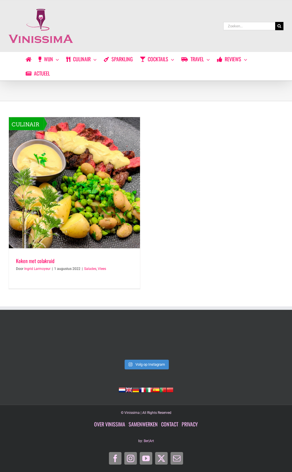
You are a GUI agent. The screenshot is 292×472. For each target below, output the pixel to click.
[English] (128, 389)
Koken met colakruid (35, 261)
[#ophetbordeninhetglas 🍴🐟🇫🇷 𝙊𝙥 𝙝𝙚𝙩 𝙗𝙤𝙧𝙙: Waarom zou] (146, 340)
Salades (90, 269)
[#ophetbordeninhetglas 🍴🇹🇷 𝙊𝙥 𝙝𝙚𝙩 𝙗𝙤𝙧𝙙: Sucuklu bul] (90, 340)
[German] (135, 389)
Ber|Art (149, 441)
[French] (142, 389)
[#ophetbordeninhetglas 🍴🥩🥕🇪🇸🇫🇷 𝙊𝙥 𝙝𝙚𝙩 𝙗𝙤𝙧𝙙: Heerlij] (201, 340)
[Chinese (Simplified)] (170, 389)
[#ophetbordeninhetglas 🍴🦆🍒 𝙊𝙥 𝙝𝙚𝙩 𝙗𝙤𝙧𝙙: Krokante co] (257, 340)
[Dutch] (122, 389)
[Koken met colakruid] (74, 182)
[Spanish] (156, 389)
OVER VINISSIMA (109, 424)
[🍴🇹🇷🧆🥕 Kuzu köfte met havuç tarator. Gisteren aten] (35, 340)
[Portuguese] (163, 389)
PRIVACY (190, 424)
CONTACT (169, 424)
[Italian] (149, 389)
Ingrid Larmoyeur (37, 269)
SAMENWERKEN (143, 424)
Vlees (102, 269)
